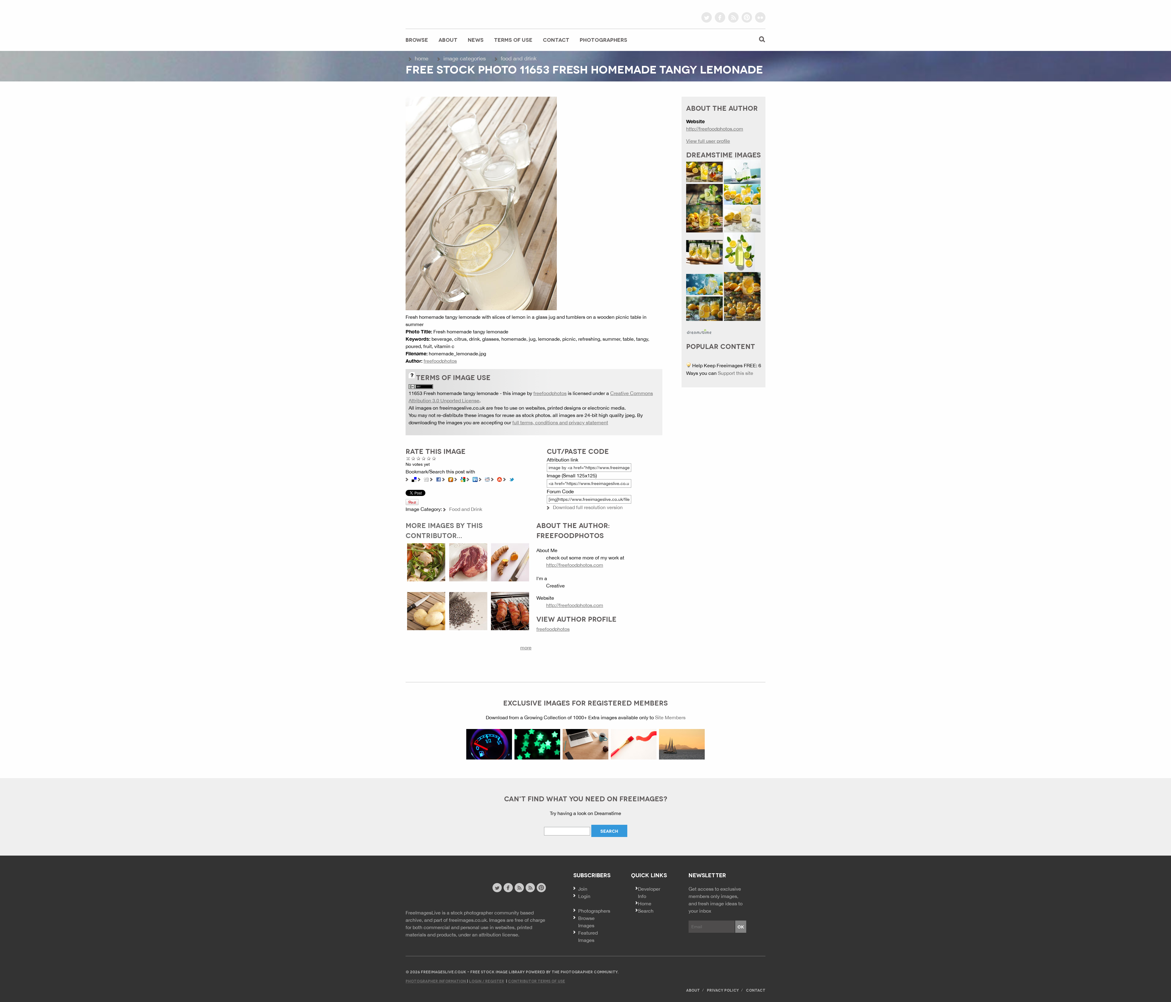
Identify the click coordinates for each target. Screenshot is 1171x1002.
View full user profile (708, 141)
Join (582, 889)
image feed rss (530, 887)
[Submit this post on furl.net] (450, 479)
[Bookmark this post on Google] (462, 479)
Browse (417, 39)
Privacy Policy (723, 990)
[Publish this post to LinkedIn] (475, 479)
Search (646, 911)
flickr (760, 17)
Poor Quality (413, 458)
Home (421, 58)
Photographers (603, 39)
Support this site (735, 373)
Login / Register (486, 981)
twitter (706, 17)
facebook (720, 17)
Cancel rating (408, 458)
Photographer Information (436, 981)
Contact (556, 39)
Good (423, 458)
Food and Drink (518, 58)
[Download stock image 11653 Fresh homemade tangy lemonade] (481, 203)
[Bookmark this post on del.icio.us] (414, 479)
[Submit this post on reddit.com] (487, 479)
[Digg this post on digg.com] (426, 479)
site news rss (519, 887)
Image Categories (464, 58)
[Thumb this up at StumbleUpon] (499, 479)
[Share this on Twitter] (511, 479)
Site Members (670, 717)
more (526, 647)
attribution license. (499, 934)
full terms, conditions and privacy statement (560, 422)
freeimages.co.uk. (468, 920)
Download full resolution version (588, 507)
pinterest (747, 17)
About (448, 39)
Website (439, 888)
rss (733, 17)
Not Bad (418, 458)
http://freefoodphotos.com (574, 565)
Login (584, 896)
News (476, 39)
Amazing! (434, 458)
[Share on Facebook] (438, 479)
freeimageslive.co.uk (439, 13)
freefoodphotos (440, 361)
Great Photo (429, 458)
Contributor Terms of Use (536, 981)
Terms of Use (513, 39)
